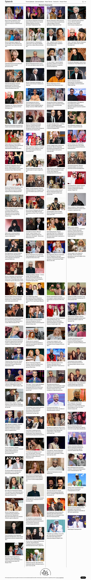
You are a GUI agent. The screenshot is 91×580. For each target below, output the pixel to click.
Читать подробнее (60, 577)
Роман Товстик (48, 1)
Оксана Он (56, 1)
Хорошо (83, 577)
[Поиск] (83, 1)
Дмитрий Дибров (39, 1)
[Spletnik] (9, 2)
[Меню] (85, 1)
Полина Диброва (30, 1)
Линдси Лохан (63, 1)
